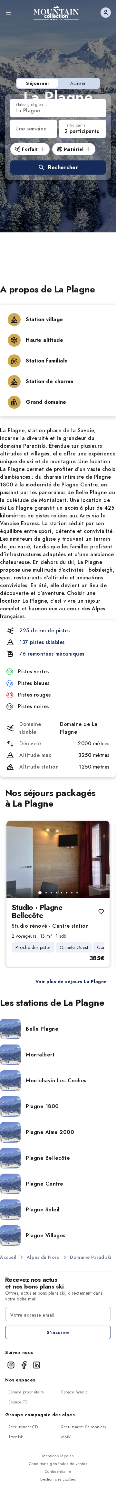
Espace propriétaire (26, 1392)
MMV (66, 1437)
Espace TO (18, 1402)
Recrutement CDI (23, 1427)
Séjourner (38, 83)
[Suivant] (99, 859)
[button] (58, 167)
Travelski (16, 1437)
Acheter (78, 83)
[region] (58, 859)
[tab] (40, 892)
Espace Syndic (74, 1392)
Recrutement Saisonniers (83, 1427)
